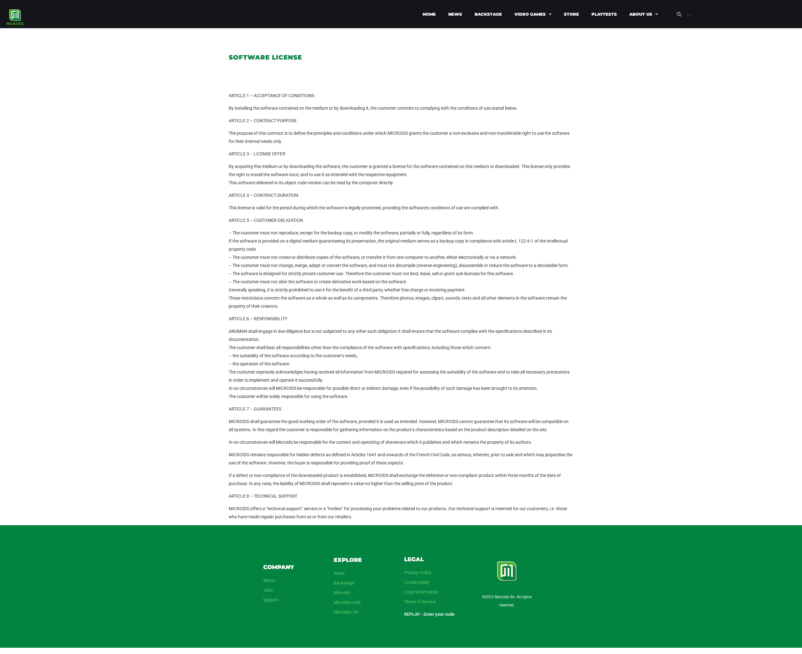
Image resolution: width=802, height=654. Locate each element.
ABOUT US (640, 14)
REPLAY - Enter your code (429, 614)
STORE (571, 14)
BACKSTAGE (488, 14)
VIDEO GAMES (530, 14)
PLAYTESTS (604, 14)
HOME (429, 14)
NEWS (455, 14)
